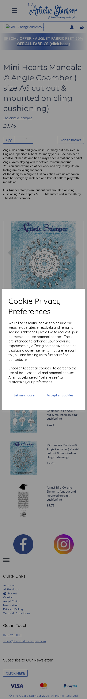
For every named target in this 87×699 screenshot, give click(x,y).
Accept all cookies (60, 395)
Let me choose (24, 395)
